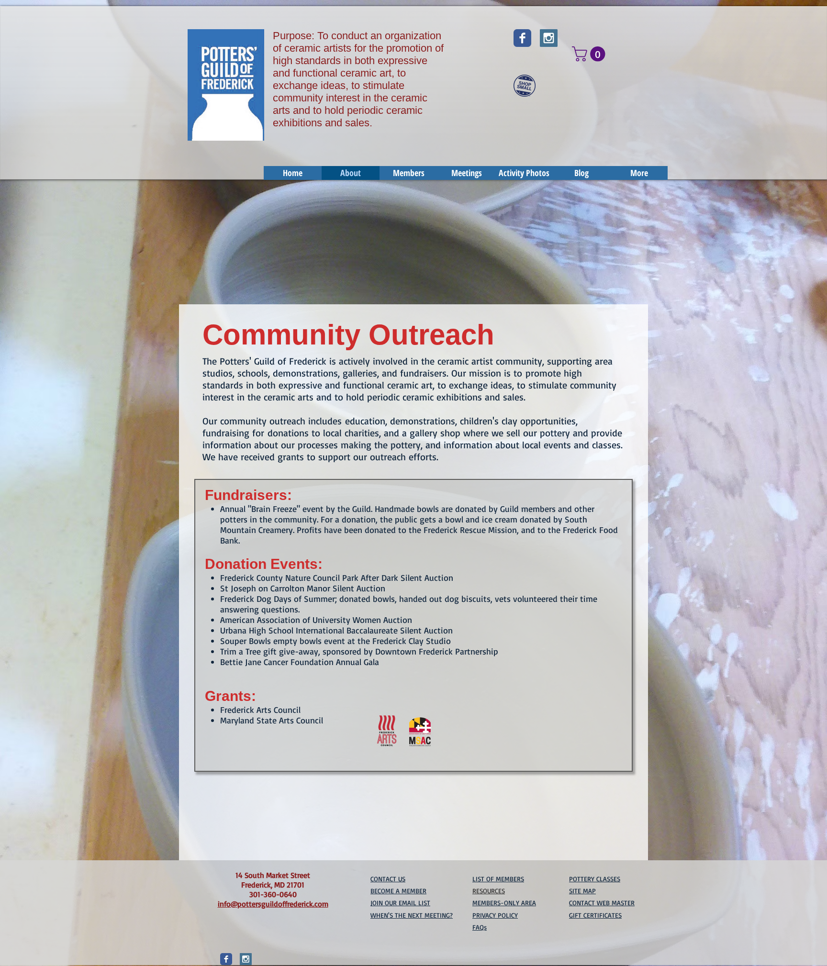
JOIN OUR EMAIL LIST (400, 903)
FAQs (479, 927)
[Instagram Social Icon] (549, 38)
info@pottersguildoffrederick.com (273, 904)
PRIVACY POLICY (495, 915)
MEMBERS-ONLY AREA (504, 903)
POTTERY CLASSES (594, 879)
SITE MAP (582, 891)
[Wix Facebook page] (522, 38)
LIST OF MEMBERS (498, 879)
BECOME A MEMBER (398, 891)
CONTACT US (387, 879)
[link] (590, 53)
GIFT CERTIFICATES (595, 915)
